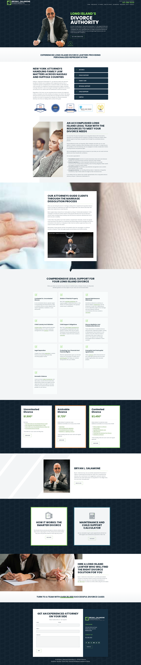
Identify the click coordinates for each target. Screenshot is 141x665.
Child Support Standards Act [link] (72, 327)
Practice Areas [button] (108, 4)
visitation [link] (46, 330)
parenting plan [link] (63, 358)
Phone (59, 622)
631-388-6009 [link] (128, 2)
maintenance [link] (96, 304)
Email (37, 628)
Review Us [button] (89, 646)
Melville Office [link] (88, 630)
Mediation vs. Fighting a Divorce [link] (66, 431)
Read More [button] (49, 537)
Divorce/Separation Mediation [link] (66, 428)
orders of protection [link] (47, 379)
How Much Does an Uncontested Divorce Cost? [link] (36, 423)
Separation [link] (61, 426)
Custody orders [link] (38, 327)
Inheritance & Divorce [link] (98, 434)
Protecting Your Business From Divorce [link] (102, 433)
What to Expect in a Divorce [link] (99, 426)
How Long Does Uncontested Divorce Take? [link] (35, 425)
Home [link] (88, 4)
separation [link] (47, 353)
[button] (86, 643)
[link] (18, 3)
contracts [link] (91, 355)
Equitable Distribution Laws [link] (99, 430)
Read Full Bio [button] (78, 483)
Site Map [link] (59, 661)
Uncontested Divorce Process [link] (32, 428)
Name (37, 622)
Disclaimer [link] (53, 661)
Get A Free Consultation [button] (77, 36)
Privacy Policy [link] (65, 661)
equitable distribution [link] (70, 301)
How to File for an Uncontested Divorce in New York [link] (37, 427)
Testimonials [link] (116, 4)
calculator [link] (87, 312)
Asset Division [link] (96, 428)
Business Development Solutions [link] (76, 661)
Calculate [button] (92, 538)
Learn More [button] (27, 435)
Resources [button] (122, 4)
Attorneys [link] (100, 4)
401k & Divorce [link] (96, 431)
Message (38, 634)
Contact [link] (132, 4)
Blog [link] (127, 4)
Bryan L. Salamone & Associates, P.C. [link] (67, 659)
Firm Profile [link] (94, 4)
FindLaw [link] (88, 661)
